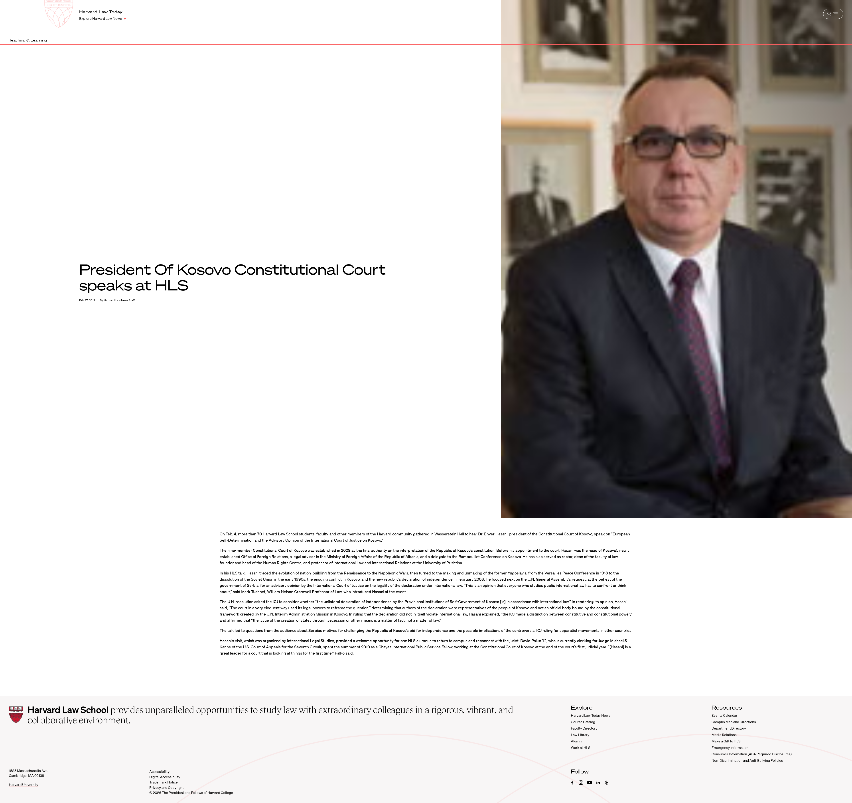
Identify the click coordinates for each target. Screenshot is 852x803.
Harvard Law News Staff (119, 300)
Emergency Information (730, 747)
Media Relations (724, 734)
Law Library (580, 734)
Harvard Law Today (101, 11)
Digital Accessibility (164, 777)
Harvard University (23, 784)
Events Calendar (724, 715)
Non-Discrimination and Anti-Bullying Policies (747, 760)
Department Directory (729, 728)
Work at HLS (580, 747)
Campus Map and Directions (734, 722)
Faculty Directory (584, 728)
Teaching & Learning (28, 40)
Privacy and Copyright (166, 787)
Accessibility (159, 771)
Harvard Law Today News (590, 715)
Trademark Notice (163, 782)
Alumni (576, 741)
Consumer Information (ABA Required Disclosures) (752, 754)
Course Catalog (583, 722)
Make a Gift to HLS (726, 741)
